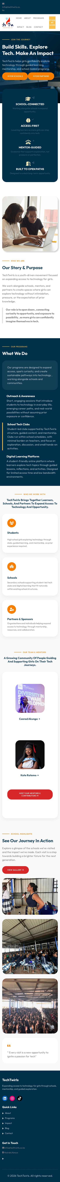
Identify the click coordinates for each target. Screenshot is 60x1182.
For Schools (16, 76)
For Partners (42, 76)
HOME (19, 18)
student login (52, 22)
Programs (10, 1118)
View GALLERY (14, 870)
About (8, 1113)
